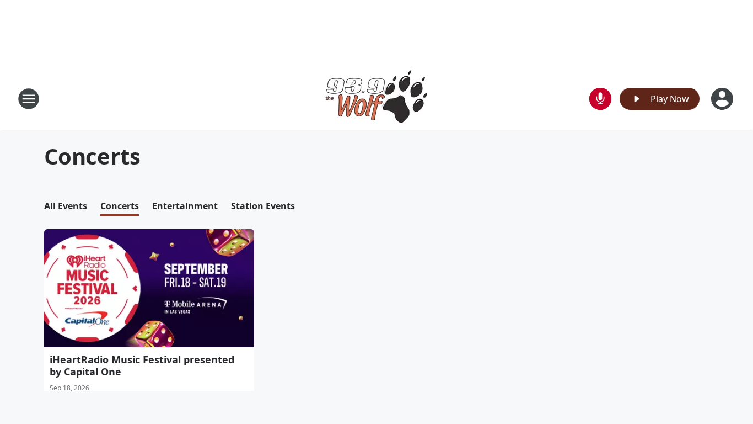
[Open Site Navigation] (29, 99)
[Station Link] (376, 99)
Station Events (263, 206)
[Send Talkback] (600, 99)
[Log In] (723, 99)
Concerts (119, 206)
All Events (65, 206)
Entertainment (185, 206)
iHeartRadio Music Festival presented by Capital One (142, 365)
